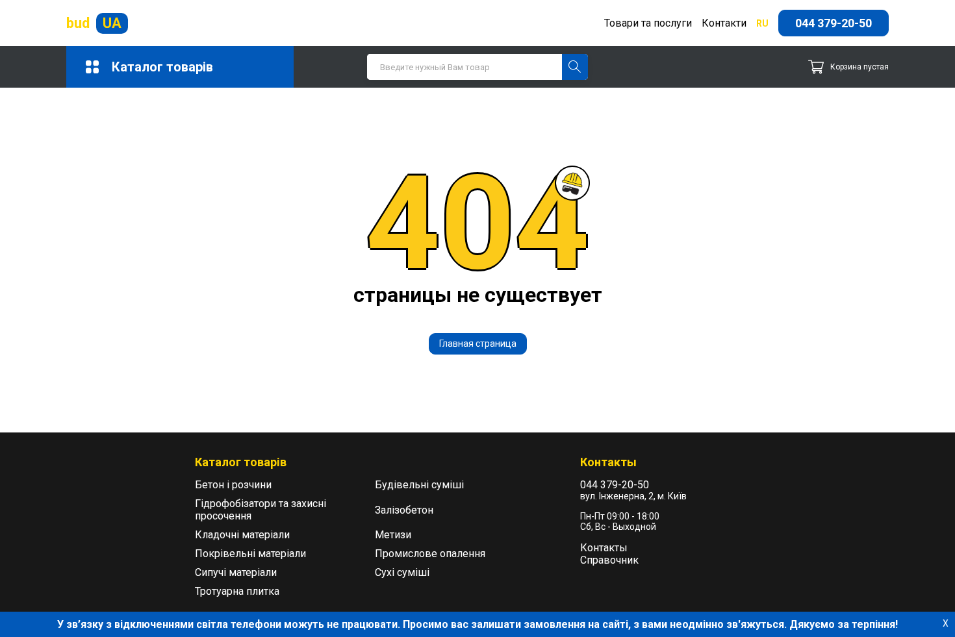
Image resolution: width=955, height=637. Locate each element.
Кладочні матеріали (242, 535)
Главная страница (477, 343)
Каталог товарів (162, 67)
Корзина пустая (859, 66)
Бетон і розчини (233, 485)
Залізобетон (404, 510)
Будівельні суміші (419, 485)
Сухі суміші (402, 572)
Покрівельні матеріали (250, 553)
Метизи (393, 535)
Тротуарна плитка (237, 591)
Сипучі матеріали (236, 572)
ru (762, 23)
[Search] (575, 67)
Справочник (609, 560)
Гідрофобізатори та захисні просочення (260, 509)
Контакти (724, 23)
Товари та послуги (648, 23)
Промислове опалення (430, 553)
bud (93, 23)
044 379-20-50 (833, 23)
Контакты (604, 548)
